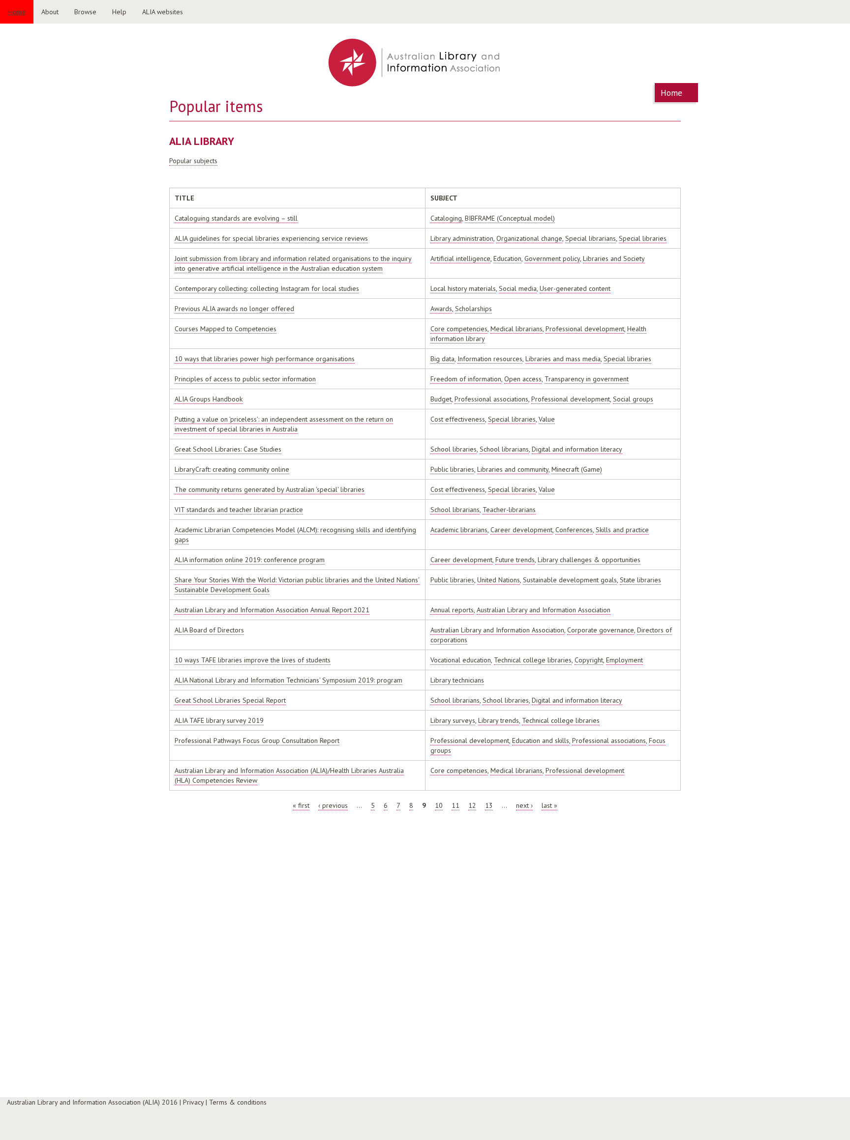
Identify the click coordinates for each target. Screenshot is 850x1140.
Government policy (552, 258)
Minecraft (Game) (576, 469)
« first (301, 805)
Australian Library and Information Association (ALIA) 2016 (92, 1102)
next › (524, 805)
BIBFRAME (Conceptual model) (510, 218)
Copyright (589, 660)
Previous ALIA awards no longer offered (234, 308)
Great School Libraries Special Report (230, 700)
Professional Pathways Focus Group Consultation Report (257, 740)
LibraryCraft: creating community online (232, 469)
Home (17, 11)
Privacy (193, 1102)
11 (455, 805)
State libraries (640, 579)
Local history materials (463, 288)
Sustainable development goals (570, 579)
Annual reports (452, 609)
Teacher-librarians (509, 509)
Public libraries (452, 469)
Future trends (515, 559)
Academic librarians (458, 529)
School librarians (504, 449)
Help (119, 11)
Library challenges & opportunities (589, 559)
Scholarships (473, 308)
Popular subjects (193, 160)
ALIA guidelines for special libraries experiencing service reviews (271, 238)
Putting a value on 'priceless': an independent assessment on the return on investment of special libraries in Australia (284, 424)
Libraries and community (512, 469)
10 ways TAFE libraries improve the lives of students (253, 660)
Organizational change (529, 238)
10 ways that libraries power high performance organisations (265, 358)
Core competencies (458, 328)
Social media (518, 288)
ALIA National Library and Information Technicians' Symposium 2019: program (288, 680)
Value (547, 419)
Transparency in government (587, 378)
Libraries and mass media (563, 358)
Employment (624, 660)
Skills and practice (622, 529)
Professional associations (491, 399)
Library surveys (452, 720)
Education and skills (540, 740)
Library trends (498, 720)
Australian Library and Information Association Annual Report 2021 (272, 609)
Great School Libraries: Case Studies (228, 449)
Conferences (574, 529)
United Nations (498, 579)
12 (472, 805)
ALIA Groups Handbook (209, 399)
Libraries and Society (614, 258)
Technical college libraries (533, 660)
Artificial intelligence (460, 258)
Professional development (585, 328)
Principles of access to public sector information (245, 378)
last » (549, 805)
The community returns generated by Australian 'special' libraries (269, 489)
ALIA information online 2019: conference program (250, 559)
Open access (523, 378)
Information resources (489, 358)
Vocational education (460, 660)
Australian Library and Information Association (543, 609)
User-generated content (575, 288)
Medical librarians (516, 328)
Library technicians (457, 680)
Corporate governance (600, 630)
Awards (441, 308)
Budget (441, 399)
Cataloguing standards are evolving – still (236, 218)
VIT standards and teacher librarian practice (239, 509)
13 (489, 805)
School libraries (453, 449)
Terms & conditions (238, 1102)
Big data (442, 358)
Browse (85, 11)
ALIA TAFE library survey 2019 (219, 720)
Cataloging (446, 218)
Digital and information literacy (577, 449)
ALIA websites (162, 11)
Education (507, 258)
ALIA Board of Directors (209, 630)
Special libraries (643, 238)
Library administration (461, 238)
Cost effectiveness (457, 419)
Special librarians (590, 238)
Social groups (633, 399)
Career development (521, 529)
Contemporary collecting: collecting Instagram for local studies (267, 288)
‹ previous (333, 805)
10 (439, 805)
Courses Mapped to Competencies (225, 328)
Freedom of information (465, 378)
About (50, 11)
